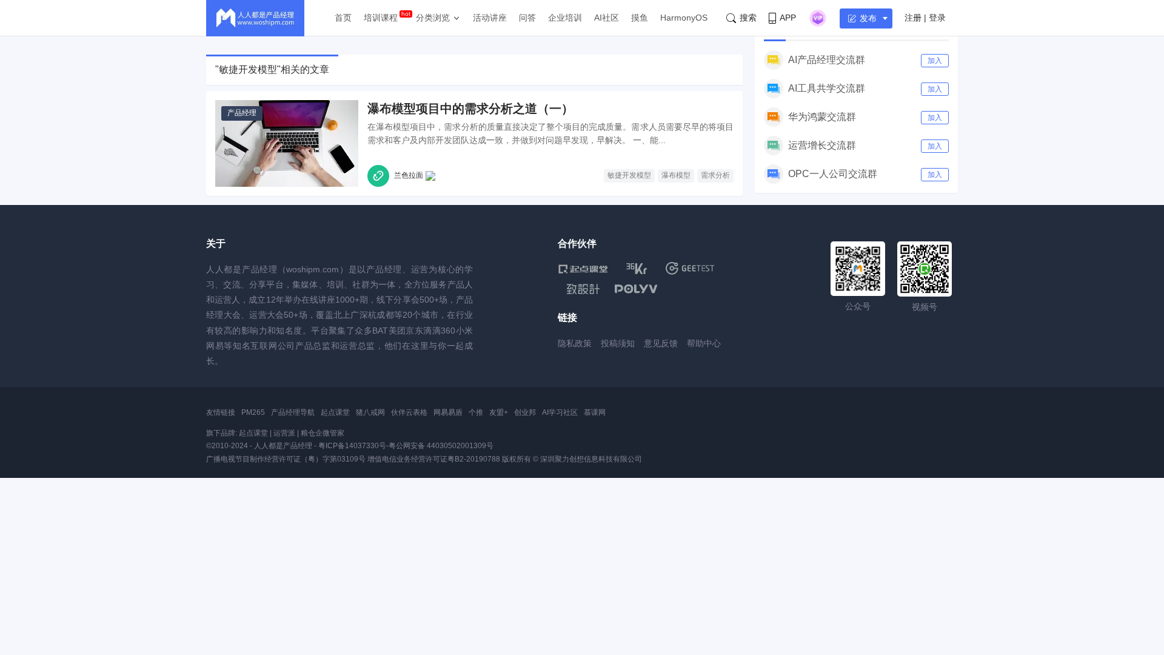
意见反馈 (661, 343)
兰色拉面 (408, 175)
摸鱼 (639, 17)
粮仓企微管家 (322, 433)
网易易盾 (448, 412)
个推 (476, 412)
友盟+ (498, 412)
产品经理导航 (293, 412)
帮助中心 (704, 343)
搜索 (748, 17)
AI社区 (606, 17)
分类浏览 (433, 17)
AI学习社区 (560, 412)
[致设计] (583, 289)
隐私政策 (575, 343)
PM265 (253, 412)
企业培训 (565, 17)
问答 (527, 17)
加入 (935, 60)
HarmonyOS (683, 17)
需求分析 (715, 175)
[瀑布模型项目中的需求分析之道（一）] (286, 143)
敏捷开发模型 (629, 175)
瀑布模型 (676, 175)
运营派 (284, 433)
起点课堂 (335, 412)
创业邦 (525, 412)
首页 (343, 17)
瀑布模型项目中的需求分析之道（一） (470, 108)
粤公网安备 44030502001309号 (441, 446)
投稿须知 (618, 343)
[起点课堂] (582, 268)
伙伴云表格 (409, 412)
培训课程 (381, 17)
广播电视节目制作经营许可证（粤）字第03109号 (286, 459)
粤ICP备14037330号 (352, 446)
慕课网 (595, 412)
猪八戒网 (370, 412)
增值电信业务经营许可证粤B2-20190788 (433, 459)
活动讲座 (490, 17)
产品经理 (241, 113)
